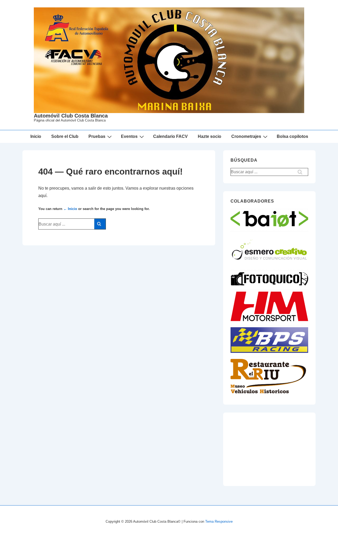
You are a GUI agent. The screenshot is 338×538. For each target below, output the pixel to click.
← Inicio (70, 209)
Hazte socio (209, 136)
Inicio (35, 136)
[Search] (100, 224)
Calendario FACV (170, 136)
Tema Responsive (219, 521)
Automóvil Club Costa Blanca (71, 116)
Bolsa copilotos (292, 136)
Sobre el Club (64, 136)
